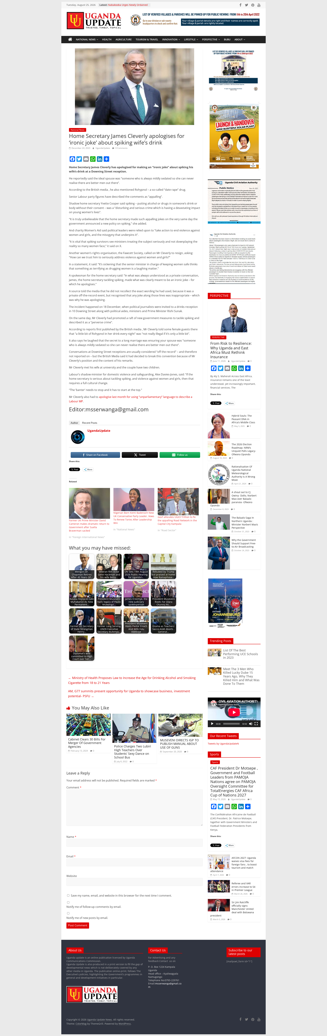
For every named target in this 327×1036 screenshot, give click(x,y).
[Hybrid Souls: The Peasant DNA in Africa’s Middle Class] (219, 414)
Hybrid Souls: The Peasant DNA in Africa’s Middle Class (243, 419)
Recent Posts (89, 422)
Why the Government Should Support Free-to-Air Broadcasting (244, 543)
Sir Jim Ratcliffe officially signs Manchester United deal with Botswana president (232, 909)
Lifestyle (190, 39)
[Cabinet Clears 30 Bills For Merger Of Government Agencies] (88, 716)
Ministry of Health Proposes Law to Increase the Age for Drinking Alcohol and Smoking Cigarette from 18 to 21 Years (132, 680)
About (239, 39)
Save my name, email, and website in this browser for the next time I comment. (121, 895)
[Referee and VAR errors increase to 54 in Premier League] (219, 881)
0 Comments (121, 148)
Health (107, 39)
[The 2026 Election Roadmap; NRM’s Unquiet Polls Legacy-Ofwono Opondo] (219, 442)
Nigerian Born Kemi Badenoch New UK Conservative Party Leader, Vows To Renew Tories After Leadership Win (133, 518)
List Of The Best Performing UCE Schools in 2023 (240, 654)
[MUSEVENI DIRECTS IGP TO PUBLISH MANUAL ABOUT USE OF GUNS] (180, 716)
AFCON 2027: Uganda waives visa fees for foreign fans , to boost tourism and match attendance (233, 864)
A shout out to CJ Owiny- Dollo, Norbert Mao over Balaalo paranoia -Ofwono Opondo (233, 499)
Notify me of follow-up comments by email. (93, 907)
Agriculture (124, 39)
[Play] (212, 723)
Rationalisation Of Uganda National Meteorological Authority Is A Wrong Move (243, 473)
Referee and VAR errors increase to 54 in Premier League (243, 887)
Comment (73, 787)
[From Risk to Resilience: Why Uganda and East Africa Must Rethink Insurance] (234, 303)
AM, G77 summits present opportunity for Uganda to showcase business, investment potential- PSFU (129, 693)
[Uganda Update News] (70, 39)
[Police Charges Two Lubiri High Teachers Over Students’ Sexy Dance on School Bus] (134, 716)
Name (71, 837)
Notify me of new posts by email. (87, 918)
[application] (234, 712)
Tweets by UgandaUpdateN (223, 743)
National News (86, 39)
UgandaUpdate (103, 148)
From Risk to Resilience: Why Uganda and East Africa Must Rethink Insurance (231, 350)
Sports (215, 762)
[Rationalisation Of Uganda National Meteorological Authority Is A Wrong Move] (219, 465)
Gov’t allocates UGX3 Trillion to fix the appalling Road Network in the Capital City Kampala (177, 520)
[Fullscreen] (256, 723)
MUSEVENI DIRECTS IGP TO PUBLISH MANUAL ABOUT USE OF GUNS (179, 743)
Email (71, 856)
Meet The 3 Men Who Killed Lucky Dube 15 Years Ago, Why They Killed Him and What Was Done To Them (241, 676)
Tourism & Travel (147, 39)
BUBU (227, 39)
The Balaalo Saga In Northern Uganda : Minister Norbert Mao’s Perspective (245, 522)
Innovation (169, 39)
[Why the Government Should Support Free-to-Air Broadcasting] (219, 538)
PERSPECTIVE (209, 39)
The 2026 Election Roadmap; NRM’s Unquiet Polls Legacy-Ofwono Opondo (244, 449)
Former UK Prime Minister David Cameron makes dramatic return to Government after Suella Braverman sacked (89, 525)
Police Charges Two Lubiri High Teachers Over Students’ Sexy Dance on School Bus (132, 751)
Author (74, 422)
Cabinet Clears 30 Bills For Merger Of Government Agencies (86, 743)
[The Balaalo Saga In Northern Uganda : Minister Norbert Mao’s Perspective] (219, 516)
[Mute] (250, 723)
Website (71, 876)
